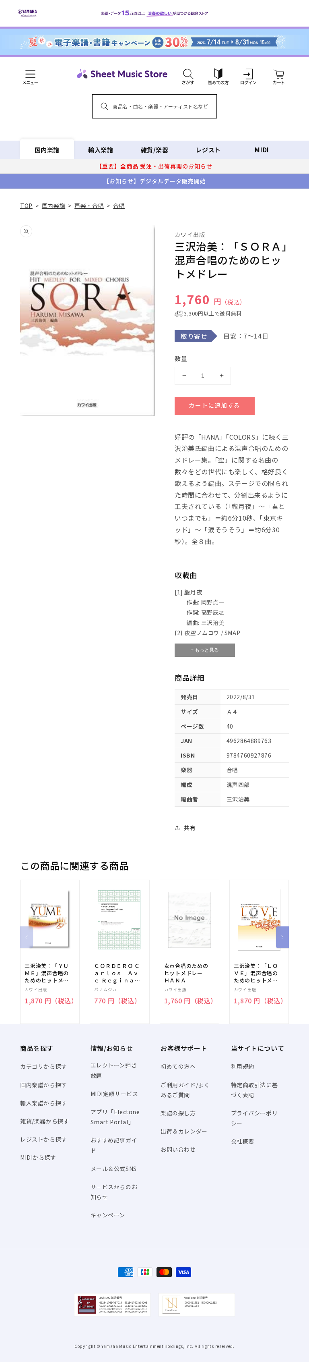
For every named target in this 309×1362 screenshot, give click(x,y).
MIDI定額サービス (114, 1094)
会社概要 (242, 1141)
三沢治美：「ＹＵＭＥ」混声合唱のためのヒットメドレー (47, 973)
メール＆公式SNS (114, 1169)
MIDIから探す (38, 1157)
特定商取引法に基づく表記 (254, 1090)
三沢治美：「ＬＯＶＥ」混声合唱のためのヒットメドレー (256, 973)
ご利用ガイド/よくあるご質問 (185, 1090)
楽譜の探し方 (178, 1113)
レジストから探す (43, 1139)
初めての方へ (178, 1066)
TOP (26, 205)
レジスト (208, 149)
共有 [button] (190, 828)
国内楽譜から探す (43, 1085)
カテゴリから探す (43, 1066)
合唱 (119, 205)
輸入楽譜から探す (43, 1103)
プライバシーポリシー (254, 1118)
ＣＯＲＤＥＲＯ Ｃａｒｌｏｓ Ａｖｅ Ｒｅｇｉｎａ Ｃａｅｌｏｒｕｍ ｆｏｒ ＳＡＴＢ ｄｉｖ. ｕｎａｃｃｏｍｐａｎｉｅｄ (117, 973)
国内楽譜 (47, 149)
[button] (188, 74)
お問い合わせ (178, 1149)
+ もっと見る (205, 650)
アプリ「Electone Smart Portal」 (115, 1117)
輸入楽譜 (100, 149)
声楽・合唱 (89, 205)
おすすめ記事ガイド (114, 1145)
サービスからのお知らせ (114, 1192)
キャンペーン (108, 1215)
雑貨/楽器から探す (44, 1121)
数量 (181, 358)
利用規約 (242, 1066)
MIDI (262, 149)
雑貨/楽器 (155, 149)
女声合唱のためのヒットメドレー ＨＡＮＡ (186, 973)
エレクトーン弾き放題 (114, 1070)
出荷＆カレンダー (184, 1131)
